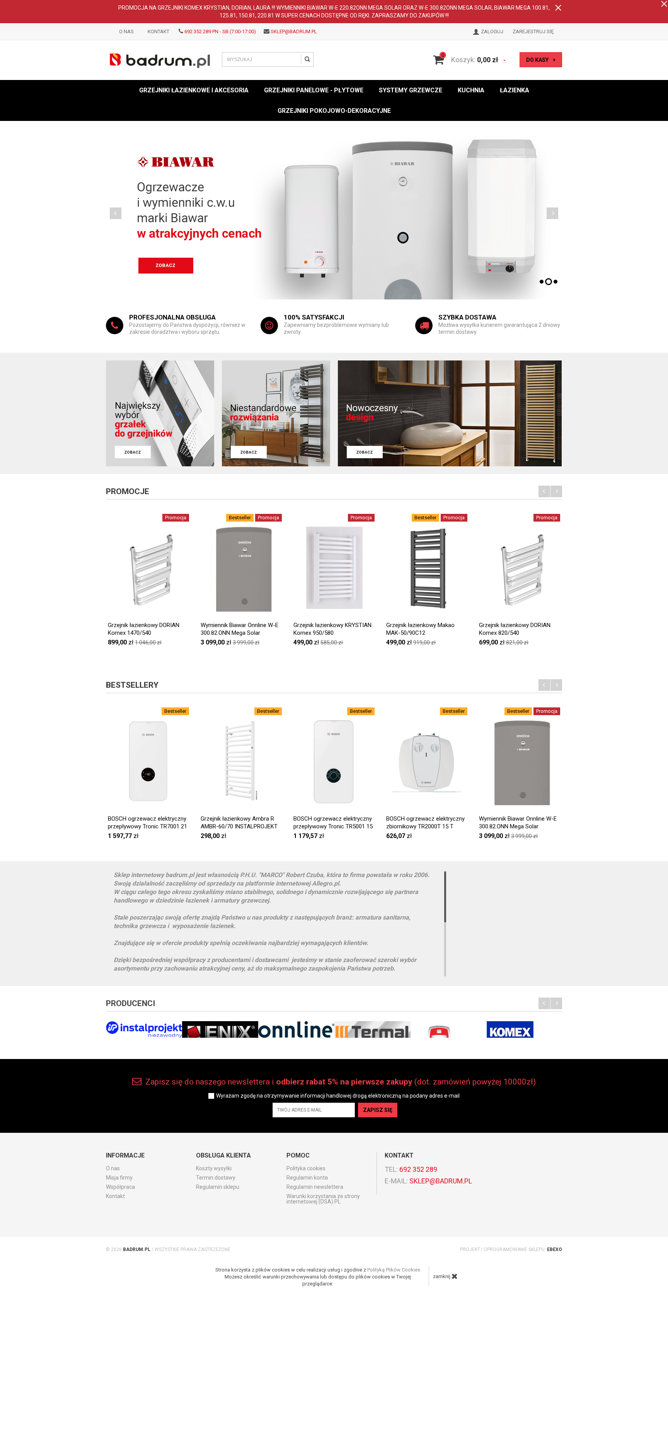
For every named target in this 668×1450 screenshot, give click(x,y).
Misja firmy (119, 1178)
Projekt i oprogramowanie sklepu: (511, 1249)
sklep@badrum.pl (294, 31)
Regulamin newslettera (314, 1187)
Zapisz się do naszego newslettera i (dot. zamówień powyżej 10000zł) (339, 1081)
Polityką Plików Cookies (393, 1270)
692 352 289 (418, 1169)
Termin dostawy (215, 1178)
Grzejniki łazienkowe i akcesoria (194, 90)
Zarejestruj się (533, 31)
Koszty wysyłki (214, 1168)
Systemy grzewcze (410, 90)
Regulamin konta (307, 1178)
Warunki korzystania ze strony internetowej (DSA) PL (323, 1199)
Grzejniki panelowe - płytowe (313, 90)
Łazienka (514, 90)
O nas (126, 31)
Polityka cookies (305, 1168)
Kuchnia (471, 90)
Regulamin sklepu (217, 1187)
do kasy (538, 60)
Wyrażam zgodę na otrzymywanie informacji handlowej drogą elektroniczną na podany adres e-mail (338, 1096)
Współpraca (120, 1187)
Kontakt (158, 31)
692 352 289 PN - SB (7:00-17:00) (220, 31)
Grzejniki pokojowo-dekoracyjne (334, 110)
